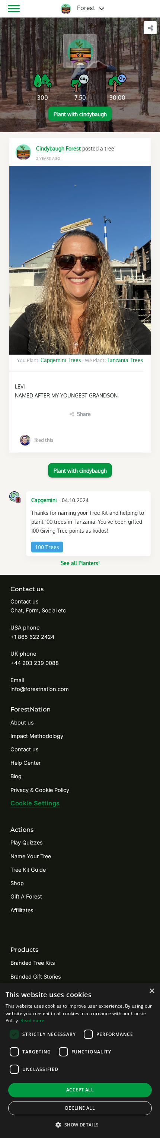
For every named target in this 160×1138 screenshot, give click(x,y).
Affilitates (21, 910)
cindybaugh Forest (58, 148)
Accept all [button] (80, 1090)
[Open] (14, 8)
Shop (17, 883)
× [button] (151, 991)
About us (22, 722)
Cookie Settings (35, 803)
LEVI (20, 386)
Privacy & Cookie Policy (39, 790)
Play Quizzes (26, 842)
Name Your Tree (30, 856)
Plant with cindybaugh (80, 114)
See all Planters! (80, 563)
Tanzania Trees (125, 359)
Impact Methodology (36, 736)
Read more (32, 1020)
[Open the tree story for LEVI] (80, 260)
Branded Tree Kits (32, 963)
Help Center (25, 763)
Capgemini (44, 500)
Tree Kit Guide (28, 869)
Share (84, 413)
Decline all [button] (80, 1108)
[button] (80, 1124)
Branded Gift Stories (35, 976)
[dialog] (80, 1060)
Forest (85, 8)
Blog (16, 776)
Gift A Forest (26, 896)
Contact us (24, 749)
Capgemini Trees (61, 359)
